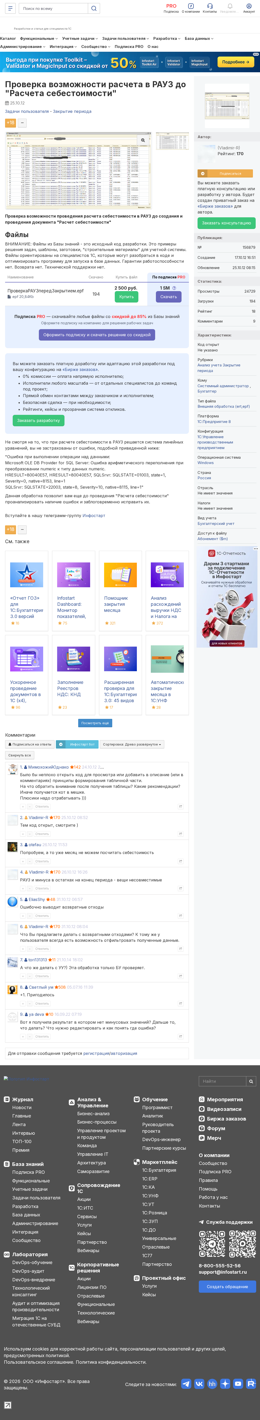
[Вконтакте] (199, 1385)
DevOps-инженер (161, 1139)
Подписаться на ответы (31, 744)
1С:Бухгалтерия (159, 1170)
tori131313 (37, 959)
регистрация (96, 1053)
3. (21, 844)
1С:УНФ (150, 1195)
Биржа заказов (226, 1119)
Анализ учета (210, 365)
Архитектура (91, 1162)
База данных (26, 1214)
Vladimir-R (38, 817)
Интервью (23, 1133)
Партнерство (92, 1242)
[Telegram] (186, 1385)
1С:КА (148, 1187)
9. (22, 1014)
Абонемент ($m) (213, 538)
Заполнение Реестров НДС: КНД (70, 688)
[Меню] (10, 8)
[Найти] (251, 1081)
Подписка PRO (28, 1172)
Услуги (84, 1225)
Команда (87, 1145)
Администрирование (35, 1223)
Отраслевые (91, 1296)
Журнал (22, 1099)
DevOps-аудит (28, 1271)
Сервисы (87, 1216)
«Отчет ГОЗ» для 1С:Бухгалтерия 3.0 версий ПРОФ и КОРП (27, 610)
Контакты (209, 1206)
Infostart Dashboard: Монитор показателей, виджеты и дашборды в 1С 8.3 (71, 616)
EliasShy (37, 899)
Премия (20, 1150)
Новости (21, 1107)
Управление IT (92, 1154)
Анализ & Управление (92, 1102)
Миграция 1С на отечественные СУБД (36, 1321)
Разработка (25, 1206)
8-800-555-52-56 (220, 1265)
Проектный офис (164, 1278)
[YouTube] (238, 1385)
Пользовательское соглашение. (39, 1362)
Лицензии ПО (92, 1287)
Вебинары (88, 1250)
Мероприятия (225, 1099)
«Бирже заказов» (80, 369)
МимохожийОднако (48, 767)
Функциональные (31, 1180)
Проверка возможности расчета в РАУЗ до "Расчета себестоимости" (95, 88)
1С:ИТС (85, 1208)
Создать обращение (227, 1286)
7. (21, 959)
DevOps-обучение (32, 1262)
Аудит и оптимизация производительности (36, 1306)
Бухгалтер (207, 391)
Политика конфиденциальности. (111, 1362)
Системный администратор (224, 385)
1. (21, 767)
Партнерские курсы (164, 1148)
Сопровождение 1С (98, 1188)
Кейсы (84, 1233)
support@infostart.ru (223, 1272)
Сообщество (26, 1240)
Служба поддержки (229, 1222)
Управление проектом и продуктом (101, 1134)
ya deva (36, 1014)
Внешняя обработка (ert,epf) (224, 406)
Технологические (96, 1313)
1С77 (147, 1255)
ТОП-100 (21, 1141)
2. (21, 817)
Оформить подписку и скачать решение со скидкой (97, 334)
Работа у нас (213, 1197)
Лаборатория (30, 1254)
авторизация (124, 1053)
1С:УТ (148, 1204)
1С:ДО (149, 1230)
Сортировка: (131, 744)
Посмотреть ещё (95, 723)
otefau (35, 844)
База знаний (28, 1164)
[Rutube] (251, 1385)
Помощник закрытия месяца (116, 604)
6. (21, 926)
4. (22, 872)
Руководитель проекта (158, 1128)
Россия (204, 477)
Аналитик (152, 1116)
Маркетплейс (159, 1162)
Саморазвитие (93, 1171)
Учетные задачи (29, 1189)
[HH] (212, 1385)
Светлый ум (41, 987)
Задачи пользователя (36, 1197)
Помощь (208, 1189)
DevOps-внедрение (33, 1279)
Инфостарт (94, 515)
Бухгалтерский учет (216, 523)
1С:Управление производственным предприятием (215, 442)
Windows (206, 462)
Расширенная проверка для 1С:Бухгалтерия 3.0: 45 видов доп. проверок (121, 694)
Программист (157, 1107)
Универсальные (159, 1238)
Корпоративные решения (98, 1268)
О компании (214, 1155)
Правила (208, 1180)
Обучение (155, 1099)
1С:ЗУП (150, 1221)
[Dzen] (225, 1385)
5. (21, 899)
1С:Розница (154, 1212)
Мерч (214, 1138)
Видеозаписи (224, 1109)
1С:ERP (149, 1178)
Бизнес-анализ (93, 1113)
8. (22, 987)
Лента (19, 1124)
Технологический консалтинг (31, 1291)
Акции (84, 1199)
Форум (216, 1128)
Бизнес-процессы (97, 1122)
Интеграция (25, 1232)
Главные (21, 1116)
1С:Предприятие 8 (214, 421)
